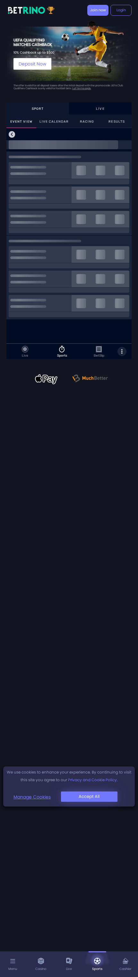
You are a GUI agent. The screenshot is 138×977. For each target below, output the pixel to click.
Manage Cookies (32, 797)
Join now (98, 10)
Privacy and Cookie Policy (92, 779)
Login (121, 10)
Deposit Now (32, 64)
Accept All (89, 796)
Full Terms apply (81, 88)
